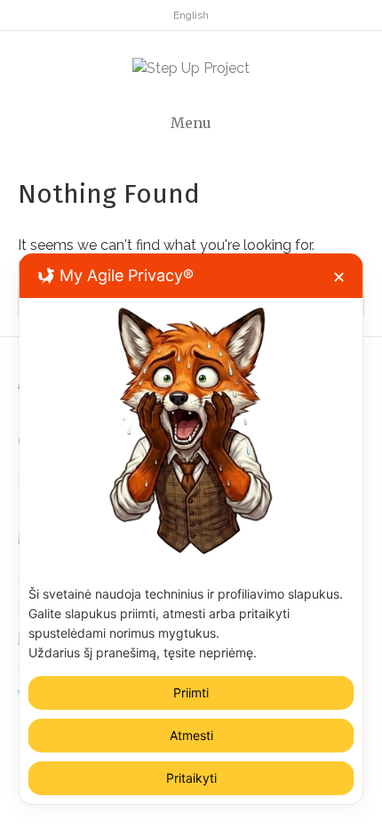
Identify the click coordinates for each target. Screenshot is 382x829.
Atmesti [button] (191, 735)
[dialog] (191, 529)
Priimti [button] (191, 692)
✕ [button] (339, 277)
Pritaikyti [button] (191, 777)
